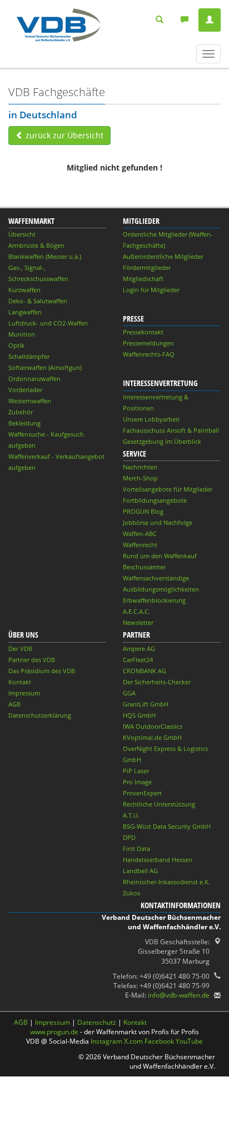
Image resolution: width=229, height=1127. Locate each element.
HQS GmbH (139, 715)
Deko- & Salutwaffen (37, 301)
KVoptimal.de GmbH (152, 737)
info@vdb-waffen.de (179, 995)
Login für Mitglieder (151, 289)
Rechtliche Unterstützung (159, 804)
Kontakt (19, 682)
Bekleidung (24, 423)
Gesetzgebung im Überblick (162, 441)
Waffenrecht (140, 544)
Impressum (24, 693)
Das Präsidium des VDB (41, 671)
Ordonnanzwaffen (34, 378)
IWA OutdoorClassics (152, 726)
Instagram (106, 1041)
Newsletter (138, 622)
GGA (129, 693)
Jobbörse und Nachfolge (157, 522)
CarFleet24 (138, 659)
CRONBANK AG (144, 671)
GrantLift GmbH (145, 704)
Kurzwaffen (24, 289)
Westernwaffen (29, 401)
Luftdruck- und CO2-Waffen (48, 323)
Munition (21, 334)
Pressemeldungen (148, 343)
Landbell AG (140, 870)
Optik (16, 345)
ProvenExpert (142, 793)
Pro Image (137, 782)
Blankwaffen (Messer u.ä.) (44, 256)
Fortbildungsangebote (155, 500)
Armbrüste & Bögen (36, 245)
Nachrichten (140, 467)
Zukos (131, 893)
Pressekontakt (143, 332)
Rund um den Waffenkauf (160, 556)
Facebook (159, 1041)
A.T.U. (131, 815)
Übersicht (22, 234)
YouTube (189, 1041)
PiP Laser (136, 771)
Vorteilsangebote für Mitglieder (167, 489)
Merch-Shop (140, 478)
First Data (136, 848)
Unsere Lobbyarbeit (151, 419)
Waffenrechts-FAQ (149, 354)
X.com (133, 1041)
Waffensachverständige (156, 578)
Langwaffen (25, 312)
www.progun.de (54, 1031)
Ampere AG (139, 648)
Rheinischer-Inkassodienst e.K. (166, 882)
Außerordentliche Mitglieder (163, 256)
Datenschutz (96, 1022)
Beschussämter (144, 567)
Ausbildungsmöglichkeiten (161, 589)
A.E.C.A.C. (136, 611)
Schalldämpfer (28, 356)
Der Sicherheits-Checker (157, 682)
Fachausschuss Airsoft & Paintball (171, 430)
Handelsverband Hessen (157, 859)
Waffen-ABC (140, 533)
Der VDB (20, 648)
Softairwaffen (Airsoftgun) (45, 367)
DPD (129, 837)
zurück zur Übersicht (63, 135)
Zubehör (20, 412)
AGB (14, 704)
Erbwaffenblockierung (154, 600)
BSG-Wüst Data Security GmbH (167, 826)
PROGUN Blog (143, 511)
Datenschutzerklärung (39, 715)
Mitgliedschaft (143, 278)
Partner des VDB (31, 659)
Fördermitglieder (147, 267)
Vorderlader (25, 389)
